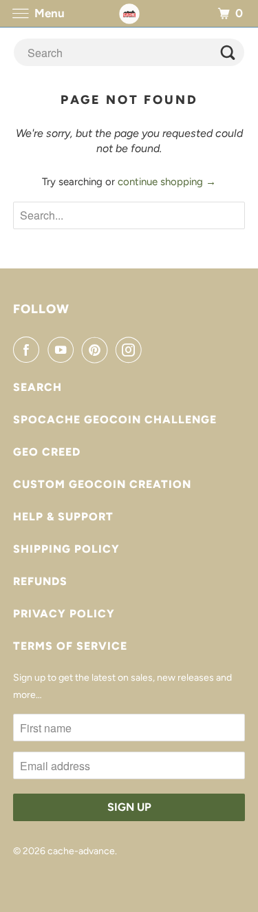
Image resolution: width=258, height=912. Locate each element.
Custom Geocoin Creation (102, 484)
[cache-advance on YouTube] (63, 350)
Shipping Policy (66, 548)
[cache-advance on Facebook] (29, 350)
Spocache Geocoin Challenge (115, 419)
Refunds (40, 581)
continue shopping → (167, 182)
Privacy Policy (64, 613)
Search (37, 387)
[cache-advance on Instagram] (131, 350)
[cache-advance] (129, 13)
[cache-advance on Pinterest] (98, 350)
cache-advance (81, 851)
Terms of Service (70, 646)
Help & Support (63, 516)
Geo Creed (46, 451)
